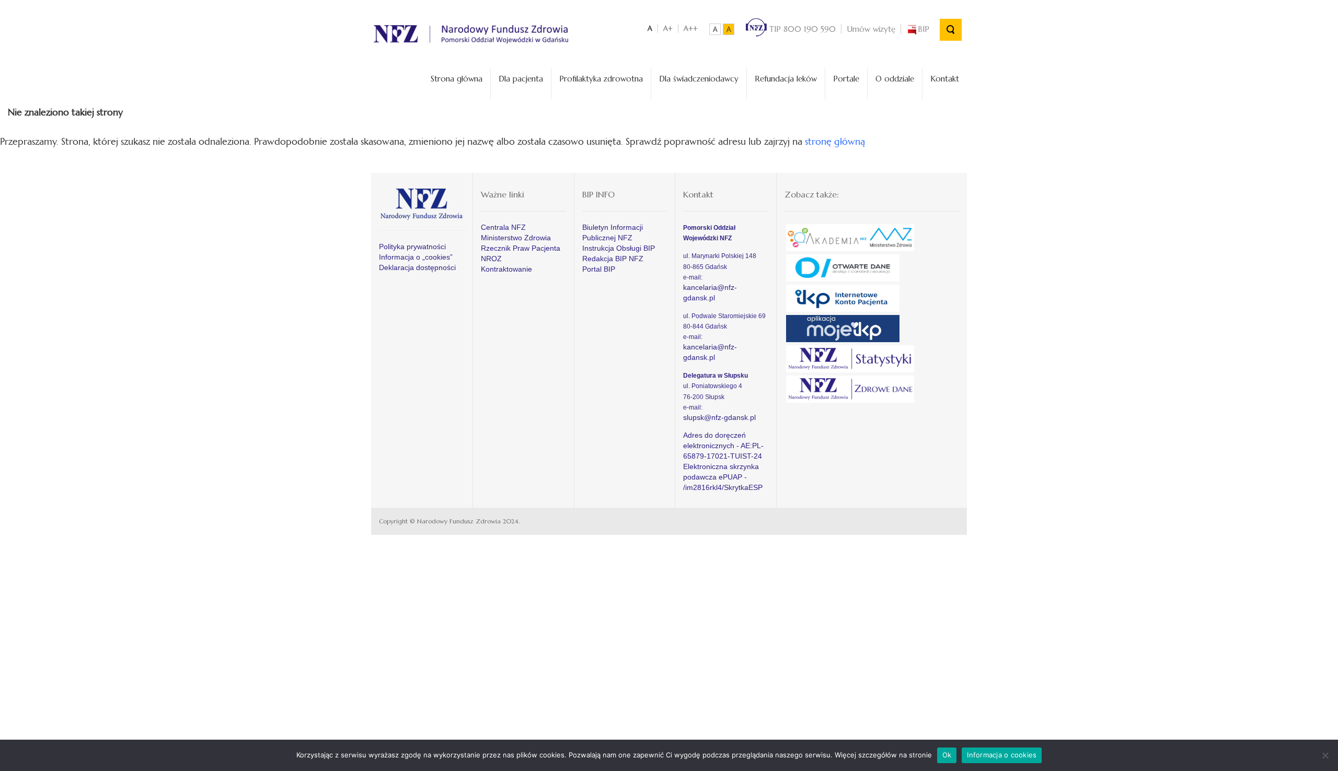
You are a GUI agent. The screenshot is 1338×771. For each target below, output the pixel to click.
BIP (923, 29)
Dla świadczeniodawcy (699, 79)
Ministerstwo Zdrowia (516, 237)
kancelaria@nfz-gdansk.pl (710, 292)
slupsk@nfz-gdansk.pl (719, 417)
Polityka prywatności (412, 246)
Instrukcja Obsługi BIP (618, 248)
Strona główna (456, 79)
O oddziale (894, 79)
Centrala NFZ (503, 227)
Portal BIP (598, 269)
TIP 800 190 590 (801, 29)
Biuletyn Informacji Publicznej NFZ (612, 232)
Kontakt (944, 79)
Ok (947, 755)
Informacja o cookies (1001, 755)
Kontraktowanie (506, 269)
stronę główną (835, 141)
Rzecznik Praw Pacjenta (520, 248)
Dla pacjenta (521, 79)
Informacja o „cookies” (416, 257)
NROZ (491, 258)
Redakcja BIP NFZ (612, 258)
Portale (846, 79)
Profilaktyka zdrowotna (601, 79)
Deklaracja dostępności (417, 267)
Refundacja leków (786, 79)
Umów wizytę (871, 29)
